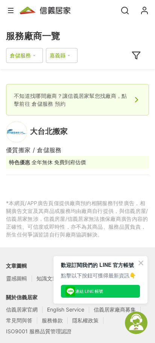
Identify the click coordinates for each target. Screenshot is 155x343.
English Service (65, 309)
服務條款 (52, 320)
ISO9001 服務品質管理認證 (38, 331)
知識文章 (47, 278)
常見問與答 (19, 320)
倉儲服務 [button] (20, 55)
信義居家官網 (22, 309)
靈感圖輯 (16, 278)
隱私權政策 (85, 320)
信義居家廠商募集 (115, 309)
